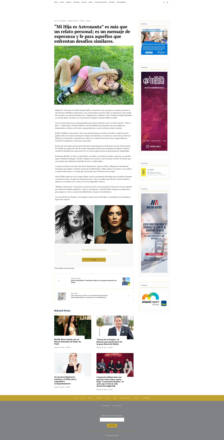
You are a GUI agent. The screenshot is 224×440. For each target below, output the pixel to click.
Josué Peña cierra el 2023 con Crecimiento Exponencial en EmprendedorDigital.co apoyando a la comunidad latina (89, 295)
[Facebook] (164, 2)
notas (66, 268)
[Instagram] (167, 2)
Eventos (68, 2)
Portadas (76, 2)
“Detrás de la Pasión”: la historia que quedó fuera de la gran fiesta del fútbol (109, 341)
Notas (62, 2)
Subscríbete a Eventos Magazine (94, 250)
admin (64, 21)
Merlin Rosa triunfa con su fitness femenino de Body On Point (67, 341)
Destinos (112, 2)
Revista (84, 2)
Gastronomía (121, 2)
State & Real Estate (101, 2)
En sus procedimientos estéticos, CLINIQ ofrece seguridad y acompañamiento (65, 380)
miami (60, 268)
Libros (91, 2)
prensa (71, 268)
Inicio (56, 2)
